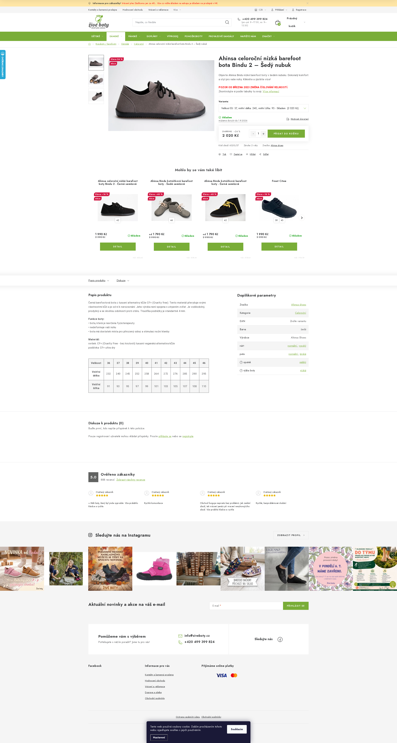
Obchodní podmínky (155, 698)
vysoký (302, 346)
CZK (260, 9)
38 (276, 220)
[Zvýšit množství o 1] (263, 134)
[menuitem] (97, 36)
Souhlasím (237, 729)
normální (292, 346)
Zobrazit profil (289, 535)
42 (117, 220)
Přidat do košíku (286, 133)
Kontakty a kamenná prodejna (102, 9)
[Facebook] (280, 639)
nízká (303, 370)
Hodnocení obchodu (133, 9)
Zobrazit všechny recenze (130, 480)
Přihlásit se (296, 605)
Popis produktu (96, 280)
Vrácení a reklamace (158, 9)
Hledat (227, 22)
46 (171, 220)
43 (282, 220)
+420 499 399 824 (255, 19)
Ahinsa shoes (277, 145)
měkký (303, 362)
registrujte (187, 436)
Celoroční (300, 313)
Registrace (301, 9)
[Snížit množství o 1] (253, 134)
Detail (118, 247)
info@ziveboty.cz (197, 635)
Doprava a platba (153, 692)
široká (303, 354)
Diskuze (121, 280)
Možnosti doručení (300, 119)
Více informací (271, 91)
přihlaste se (165, 436)
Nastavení (159, 737)
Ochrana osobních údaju (188, 716)
